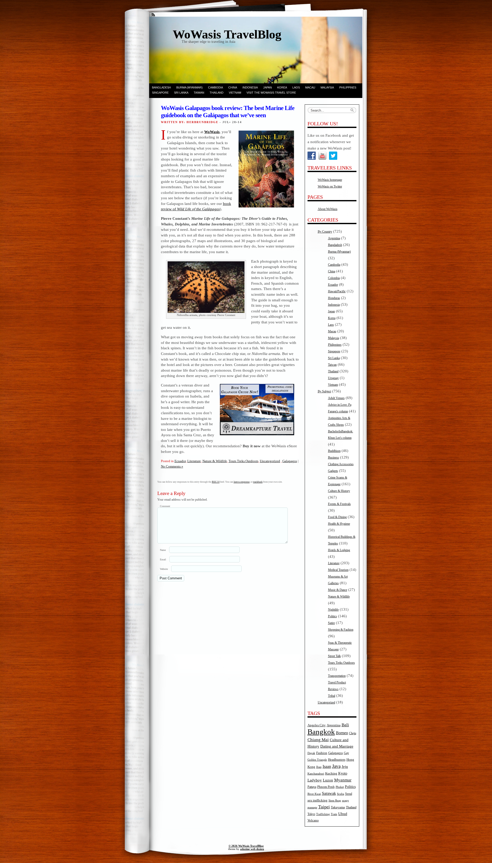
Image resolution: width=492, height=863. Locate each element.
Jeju (345, 767)
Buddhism (334, 451)
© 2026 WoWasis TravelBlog (246, 845)
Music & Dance (337, 590)
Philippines (347, 87)
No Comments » (172, 466)
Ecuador (180, 461)
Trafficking (323, 814)
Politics (332, 616)
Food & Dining (337, 517)
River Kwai (314, 793)
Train (334, 814)
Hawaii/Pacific (337, 291)
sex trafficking (317, 800)
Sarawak (329, 793)
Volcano (313, 820)
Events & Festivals (339, 504)
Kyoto (342, 773)
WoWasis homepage (330, 180)
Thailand (216, 92)
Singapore (160, 92)
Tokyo (311, 814)
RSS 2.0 (216, 482)
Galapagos (289, 461)
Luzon (328, 780)
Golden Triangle (317, 759)
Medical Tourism (338, 570)
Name (163, 550)
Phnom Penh (326, 787)
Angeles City (317, 725)
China (232, 87)
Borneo (342, 733)
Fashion (321, 753)
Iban (319, 767)
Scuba (340, 793)
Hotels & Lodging (339, 550)
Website (164, 569)
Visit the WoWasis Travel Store (271, 92)
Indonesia (250, 87)
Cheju (352, 733)
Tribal (331, 696)
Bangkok (321, 732)
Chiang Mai (318, 739)
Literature (194, 461)
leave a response (242, 482)
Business (333, 457)
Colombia (334, 278)
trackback (258, 482)
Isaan (327, 766)
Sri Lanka (181, 92)
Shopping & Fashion (340, 629)
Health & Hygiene (339, 523)
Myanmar (343, 780)
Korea (282, 87)
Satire (331, 623)
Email (163, 559)
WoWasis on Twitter (330, 186)
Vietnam (235, 92)
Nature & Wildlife (214, 461)
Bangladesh (161, 87)
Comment (165, 506)
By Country (325, 231)
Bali (345, 724)
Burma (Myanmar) (189, 87)
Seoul (348, 794)
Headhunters (336, 759)
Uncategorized (270, 461)
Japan (267, 87)
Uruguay (333, 378)
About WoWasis (327, 209)
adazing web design (252, 848)
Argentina (334, 238)
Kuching (331, 773)
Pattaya (312, 787)
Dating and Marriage (336, 746)
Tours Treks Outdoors (243, 461)
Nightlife (333, 609)
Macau (310, 87)
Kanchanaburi (316, 773)
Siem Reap (335, 800)
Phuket (340, 787)
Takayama (338, 807)
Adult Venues (336, 398)
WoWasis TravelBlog (227, 34)
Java (336, 766)
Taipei (324, 806)
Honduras (334, 298)
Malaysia (327, 87)
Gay (346, 753)
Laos (296, 87)
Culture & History (339, 491)
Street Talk (334, 656)
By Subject (324, 391)
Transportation (337, 676)
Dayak (311, 753)
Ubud (342, 814)
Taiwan (199, 92)
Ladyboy (315, 780)
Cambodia (215, 87)
